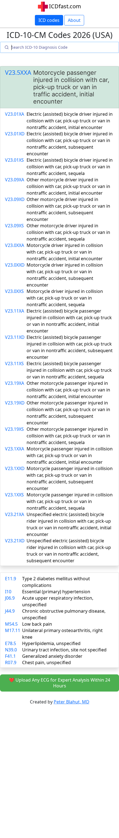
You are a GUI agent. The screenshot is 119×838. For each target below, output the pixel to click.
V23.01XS (14, 160)
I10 (8, 592)
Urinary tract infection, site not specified (64, 650)
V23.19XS (14, 429)
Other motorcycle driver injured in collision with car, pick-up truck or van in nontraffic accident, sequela (68, 232)
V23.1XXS (14, 495)
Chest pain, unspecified (46, 662)
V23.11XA (14, 311)
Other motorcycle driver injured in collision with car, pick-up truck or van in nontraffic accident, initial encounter (68, 186)
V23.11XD (15, 337)
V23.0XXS (14, 291)
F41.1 (10, 656)
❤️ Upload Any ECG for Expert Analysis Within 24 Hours (59, 683)
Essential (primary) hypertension (56, 592)
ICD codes (49, 20)
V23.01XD (15, 134)
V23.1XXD (15, 468)
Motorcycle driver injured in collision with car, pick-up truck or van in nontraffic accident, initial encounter (65, 252)
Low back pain (37, 624)
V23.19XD (15, 403)
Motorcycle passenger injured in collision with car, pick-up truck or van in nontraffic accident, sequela (70, 501)
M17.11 (12, 630)
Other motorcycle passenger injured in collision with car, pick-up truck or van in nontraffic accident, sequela (68, 435)
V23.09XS (14, 226)
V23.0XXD (15, 265)
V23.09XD (15, 199)
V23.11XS (14, 363)
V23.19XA (14, 383)
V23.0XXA (14, 245)
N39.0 (11, 650)
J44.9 (10, 611)
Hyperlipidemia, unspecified (51, 643)
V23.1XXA (14, 449)
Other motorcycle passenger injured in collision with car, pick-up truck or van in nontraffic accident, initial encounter (68, 389)
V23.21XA (14, 514)
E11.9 (10, 579)
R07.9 (10, 662)
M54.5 (11, 624)
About (74, 20)
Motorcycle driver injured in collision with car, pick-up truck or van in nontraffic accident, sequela (65, 298)
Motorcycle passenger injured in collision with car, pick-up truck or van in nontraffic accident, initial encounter (70, 455)
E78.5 (10, 643)
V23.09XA (14, 180)
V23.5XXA (18, 72)
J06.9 (10, 598)
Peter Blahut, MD (71, 702)
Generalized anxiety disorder (52, 656)
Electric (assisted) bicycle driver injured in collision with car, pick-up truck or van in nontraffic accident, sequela (70, 166)
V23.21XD (15, 541)
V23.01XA (14, 114)
